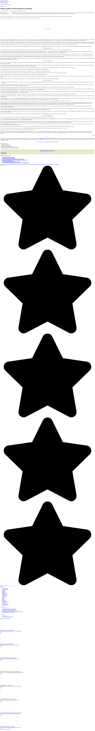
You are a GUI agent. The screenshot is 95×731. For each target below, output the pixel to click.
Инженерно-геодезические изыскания (8, 609)
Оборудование (4, 594)
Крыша (3, 592)
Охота (42, 164)
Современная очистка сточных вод (8, 612)
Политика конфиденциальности (7, 616)
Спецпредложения (5, 601)
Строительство (4, 603)
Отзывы (3, 596)
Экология (57, 164)
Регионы (48, 164)
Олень (38, 164)
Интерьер (4, 591)
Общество (34, 164)
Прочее (3, 599)
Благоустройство (5, 588)
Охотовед (45, 164)
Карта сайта (4, 615)
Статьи (3, 602)
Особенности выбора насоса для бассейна (7, 726)
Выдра (1, 164)
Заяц (19, 164)
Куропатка (24, 164)
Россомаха (52, 164)
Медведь (31, 164)
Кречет (21, 164)
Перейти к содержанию (4, 0)
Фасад (3, 605)
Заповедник (16, 164)
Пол (3, 598)
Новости (3, 593)
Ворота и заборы (5, 589)
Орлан (40, 164)
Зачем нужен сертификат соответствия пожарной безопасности (11, 712)
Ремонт (3, 600)
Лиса (27, 164)
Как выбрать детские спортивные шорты (9, 608)
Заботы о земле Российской (9, 164)
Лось (29, 164)
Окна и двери (4, 595)
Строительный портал (4, 2)
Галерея (3, 590)
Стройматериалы (5, 604)
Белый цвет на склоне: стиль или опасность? (10, 610)
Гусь (3, 164)
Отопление (4, 597)
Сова (55, 164)
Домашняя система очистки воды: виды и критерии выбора (12, 611)
